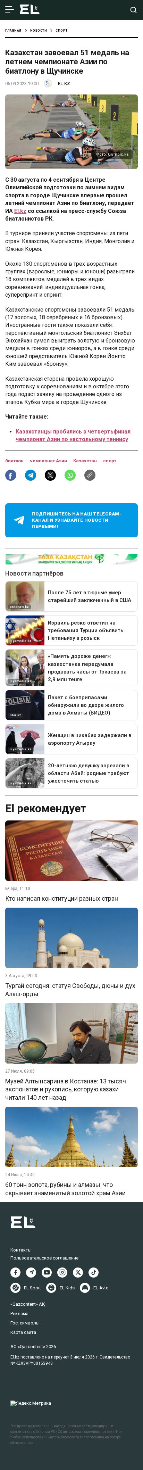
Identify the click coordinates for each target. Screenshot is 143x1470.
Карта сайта (23, 1332)
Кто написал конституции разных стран (61, 898)
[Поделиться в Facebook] (10, 475)
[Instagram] (62, 1272)
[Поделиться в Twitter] (50, 475)
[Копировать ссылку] (89, 475)
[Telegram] (31, 1272)
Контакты (21, 1250)
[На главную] (30, 10)
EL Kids (67, 1287)
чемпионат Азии (49, 460)
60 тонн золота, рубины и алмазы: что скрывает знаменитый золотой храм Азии (65, 1188)
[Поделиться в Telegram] (30, 475)
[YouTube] (47, 1272)
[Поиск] (133, 10)
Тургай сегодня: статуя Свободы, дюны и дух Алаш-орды (70, 989)
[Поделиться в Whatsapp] (70, 475)
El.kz (20, 211)
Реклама (19, 1313)
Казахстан (85, 460)
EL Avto (101, 1287)
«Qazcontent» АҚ (27, 1304)
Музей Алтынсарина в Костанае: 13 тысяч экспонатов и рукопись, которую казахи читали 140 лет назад (65, 1089)
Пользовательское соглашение (44, 1258)
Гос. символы (25, 1323)
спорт (109, 460)
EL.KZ (64, 83)
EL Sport (32, 1287)
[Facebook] (15, 1272)
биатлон (15, 460)
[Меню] (9, 9)
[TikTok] (94, 1272)
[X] (78, 1272)
